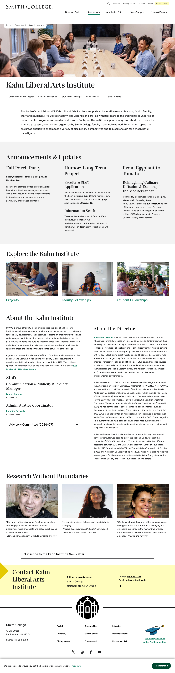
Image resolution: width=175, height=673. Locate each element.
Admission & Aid (114, 12)
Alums (150, 3)
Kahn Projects (92, 96)
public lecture (153, 204)
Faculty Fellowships (47, 96)
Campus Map (91, 626)
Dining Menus (63, 641)
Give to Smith (161, 3)
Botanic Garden (120, 633)
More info (76, 666)
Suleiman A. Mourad (103, 337)
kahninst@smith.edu (136, 580)
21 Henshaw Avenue (79, 577)
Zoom (82, 227)
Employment (91, 641)
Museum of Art (119, 641)
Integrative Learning (36, 25)
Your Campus (137, 12)
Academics (94, 12)
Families (141, 3)
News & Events (159, 12)
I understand (161, 666)
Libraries (116, 626)
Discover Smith (73, 12)
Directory (61, 633)
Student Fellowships (71, 96)
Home (8, 25)
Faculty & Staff (129, 3)
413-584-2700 (20, 640)
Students (116, 3)
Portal (60, 626)
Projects (12, 300)
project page (101, 199)
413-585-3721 (134, 576)
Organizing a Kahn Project (21, 96)
